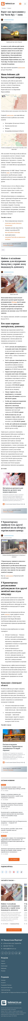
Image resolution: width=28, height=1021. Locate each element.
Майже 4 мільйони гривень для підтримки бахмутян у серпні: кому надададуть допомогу (12, 796)
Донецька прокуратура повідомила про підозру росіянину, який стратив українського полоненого (13, 850)
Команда (3, 980)
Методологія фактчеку (6, 987)
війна (3, 249)
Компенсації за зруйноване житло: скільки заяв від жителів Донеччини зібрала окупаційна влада (12, 813)
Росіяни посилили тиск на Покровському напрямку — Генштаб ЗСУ (14, 822)
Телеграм (5, 245)
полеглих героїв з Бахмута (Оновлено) (13, 224)
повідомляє (21, 67)
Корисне (3, 963)
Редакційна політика (6, 985)
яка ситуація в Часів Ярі (12, 232)
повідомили (9, 576)
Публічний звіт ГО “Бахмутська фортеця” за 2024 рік (14, 992)
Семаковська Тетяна (9, 19)
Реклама (3, 970)
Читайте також (7, 880)
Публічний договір (5, 990)
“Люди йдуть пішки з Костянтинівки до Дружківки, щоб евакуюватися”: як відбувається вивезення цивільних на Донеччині (13, 840)
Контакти (3, 982)
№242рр (14, 302)
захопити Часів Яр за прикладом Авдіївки (15, 238)
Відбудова (3, 968)
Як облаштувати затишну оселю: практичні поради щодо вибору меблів (13, 787)
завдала (7, 614)
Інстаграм (11, 245)
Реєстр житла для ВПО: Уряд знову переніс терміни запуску (11, 829)
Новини (3, 961)
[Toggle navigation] (25, 3)
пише (8, 172)
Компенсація (4, 966)
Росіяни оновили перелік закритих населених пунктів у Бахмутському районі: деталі (12, 804)
